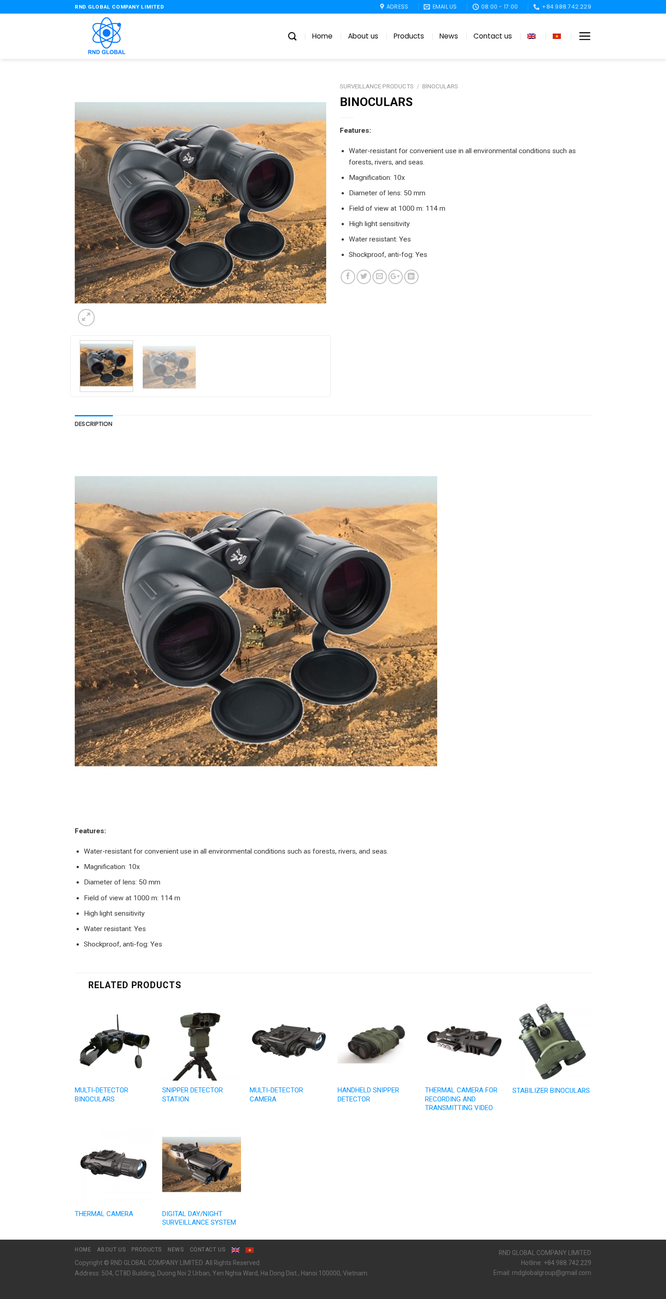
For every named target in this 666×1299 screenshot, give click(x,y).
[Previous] (91, 203)
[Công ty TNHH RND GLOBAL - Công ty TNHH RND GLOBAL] (120, 36)
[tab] (94, 424)
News (448, 36)
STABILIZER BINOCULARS (551, 1091)
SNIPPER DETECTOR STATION (192, 1094)
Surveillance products (377, 86)
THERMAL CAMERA (104, 1214)
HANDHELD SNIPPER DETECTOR (368, 1094)
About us (363, 36)
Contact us (492, 36)
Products (409, 36)
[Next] (310, 203)
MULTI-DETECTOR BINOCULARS (101, 1094)
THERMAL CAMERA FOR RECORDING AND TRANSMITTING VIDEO (461, 1099)
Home (322, 36)
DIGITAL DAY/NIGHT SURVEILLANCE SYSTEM (199, 1218)
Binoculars (440, 86)
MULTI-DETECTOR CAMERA (276, 1094)
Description (94, 424)
